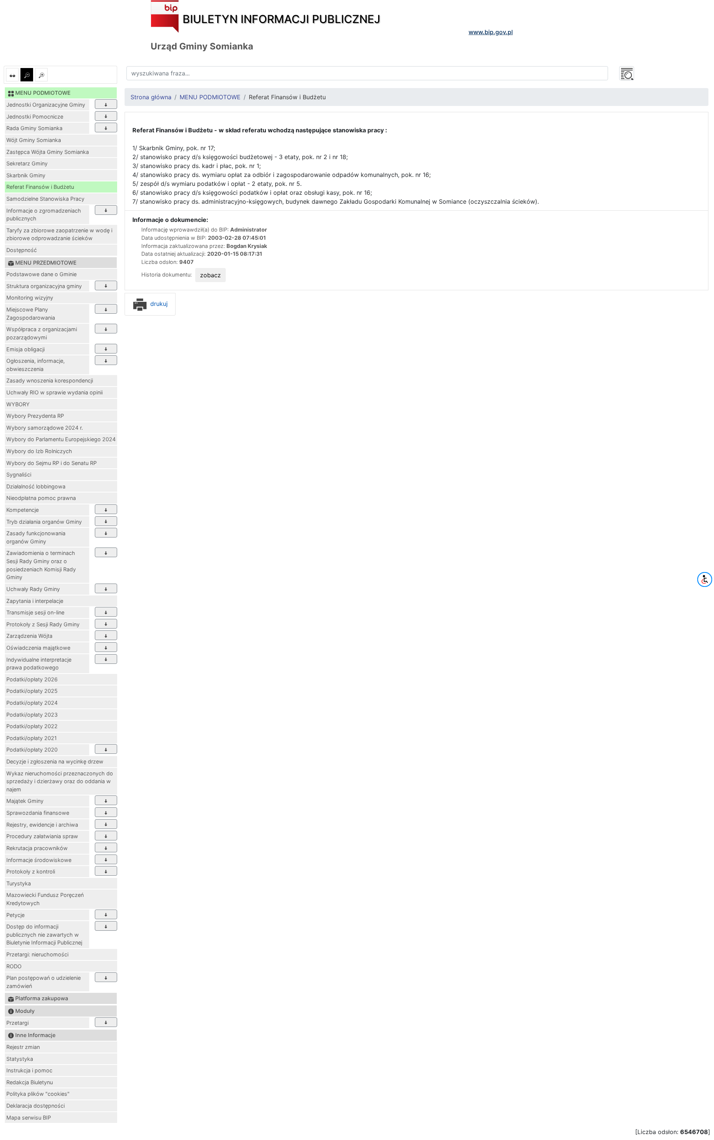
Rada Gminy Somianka (34, 128)
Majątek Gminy (25, 801)
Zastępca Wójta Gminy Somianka (47, 152)
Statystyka (19, 1059)
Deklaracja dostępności (35, 1105)
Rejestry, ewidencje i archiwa (42, 824)
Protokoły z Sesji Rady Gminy (43, 624)
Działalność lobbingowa (35, 486)
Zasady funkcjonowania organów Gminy (35, 537)
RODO (14, 966)
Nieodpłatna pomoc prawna (41, 498)
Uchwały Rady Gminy (33, 589)
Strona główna (151, 97)
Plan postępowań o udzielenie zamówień (43, 982)
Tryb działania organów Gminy (44, 522)
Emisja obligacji (25, 349)
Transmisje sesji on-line (35, 612)
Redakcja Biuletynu (29, 1082)
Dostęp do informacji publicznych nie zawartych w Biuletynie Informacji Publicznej (44, 934)
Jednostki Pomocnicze (34, 116)
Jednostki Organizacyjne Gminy (45, 104)
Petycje (15, 915)
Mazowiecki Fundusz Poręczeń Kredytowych (45, 899)
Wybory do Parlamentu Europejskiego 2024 (61, 439)
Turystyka (18, 883)
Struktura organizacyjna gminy (44, 286)
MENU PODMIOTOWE (210, 97)
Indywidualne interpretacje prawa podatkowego (38, 663)
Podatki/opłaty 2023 (32, 714)
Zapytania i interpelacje (34, 601)
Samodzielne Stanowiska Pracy (45, 199)
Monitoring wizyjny (29, 297)
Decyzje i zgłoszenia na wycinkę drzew (54, 761)
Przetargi (17, 1023)
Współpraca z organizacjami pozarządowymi (41, 333)
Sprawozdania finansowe (37, 813)
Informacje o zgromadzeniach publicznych (43, 214)
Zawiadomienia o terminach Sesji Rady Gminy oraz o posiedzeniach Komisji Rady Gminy (41, 565)
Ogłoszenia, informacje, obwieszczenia (35, 365)
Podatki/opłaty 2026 (32, 679)
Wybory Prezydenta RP (35, 416)
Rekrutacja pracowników (37, 848)
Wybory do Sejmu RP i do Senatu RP (51, 463)
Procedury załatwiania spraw (42, 836)
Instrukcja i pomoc (29, 1070)
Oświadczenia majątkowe (38, 648)
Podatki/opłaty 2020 (32, 749)
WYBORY (18, 404)
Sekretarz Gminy (27, 163)
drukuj (158, 303)
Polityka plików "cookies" (38, 1094)
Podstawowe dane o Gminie (41, 274)
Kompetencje (22, 510)
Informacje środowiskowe (38, 860)
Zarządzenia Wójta (29, 636)
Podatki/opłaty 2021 (31, 738)
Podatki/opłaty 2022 (32, 726)
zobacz (210, 275)
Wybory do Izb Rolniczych (39, 451)
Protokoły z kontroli (30, 871)
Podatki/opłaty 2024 (32, 703)
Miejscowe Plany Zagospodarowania (30, 313)
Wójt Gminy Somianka (33, 140)
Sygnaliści (18, 474)
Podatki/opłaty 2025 (32, 691)
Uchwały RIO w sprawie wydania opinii (54, 392)
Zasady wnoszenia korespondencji (49, 380)
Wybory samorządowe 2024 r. (44, 427)
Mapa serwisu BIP (28, 1117)
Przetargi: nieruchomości (37, 954)
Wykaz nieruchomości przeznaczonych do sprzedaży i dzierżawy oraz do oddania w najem (59, 781)
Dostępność (21, 250)
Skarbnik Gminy (25, 175)
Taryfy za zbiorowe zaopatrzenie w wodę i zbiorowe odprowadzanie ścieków (59, 234)
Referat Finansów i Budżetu (40, 187)
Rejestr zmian (23, 1047)
